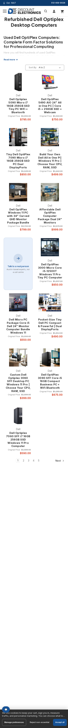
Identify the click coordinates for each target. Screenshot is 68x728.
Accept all (60, 722)
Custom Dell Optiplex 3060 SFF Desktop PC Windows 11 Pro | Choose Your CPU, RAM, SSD (18, 383)
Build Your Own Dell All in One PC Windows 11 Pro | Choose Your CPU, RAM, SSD (49, 161)
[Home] (24, 11)
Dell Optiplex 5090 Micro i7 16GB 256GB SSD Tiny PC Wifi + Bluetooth (18, 106)
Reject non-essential (39, 722)
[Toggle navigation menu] (5, 11)
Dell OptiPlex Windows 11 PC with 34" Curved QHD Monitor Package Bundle (18, 216)
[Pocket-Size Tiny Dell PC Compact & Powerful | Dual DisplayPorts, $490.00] (50, 302)
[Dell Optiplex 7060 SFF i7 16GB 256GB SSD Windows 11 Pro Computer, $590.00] (18, 416)
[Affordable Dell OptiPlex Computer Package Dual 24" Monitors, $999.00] (50, 192)
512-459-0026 (58, 3)
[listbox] (50, 67)
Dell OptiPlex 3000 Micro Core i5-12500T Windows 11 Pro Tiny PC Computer (49, 271)
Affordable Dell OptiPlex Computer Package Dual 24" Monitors (50, 216)
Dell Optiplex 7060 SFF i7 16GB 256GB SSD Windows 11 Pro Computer (18, 439)
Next (58, 460)
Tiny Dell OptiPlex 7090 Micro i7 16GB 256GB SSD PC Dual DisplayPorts (18, 161)
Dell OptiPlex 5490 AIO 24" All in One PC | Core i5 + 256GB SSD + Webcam (50, 106)
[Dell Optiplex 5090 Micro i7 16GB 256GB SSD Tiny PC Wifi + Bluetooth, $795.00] (18, 82)
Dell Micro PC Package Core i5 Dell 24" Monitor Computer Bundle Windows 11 (18, 326)
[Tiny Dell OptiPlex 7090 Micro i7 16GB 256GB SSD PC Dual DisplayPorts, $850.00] (18, 137)
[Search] (46, 11)
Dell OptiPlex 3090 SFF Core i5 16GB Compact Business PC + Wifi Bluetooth (50, 381)
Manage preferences (14, 722)
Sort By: (33, 67)
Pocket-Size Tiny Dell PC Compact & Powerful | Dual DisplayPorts (50, 324)
